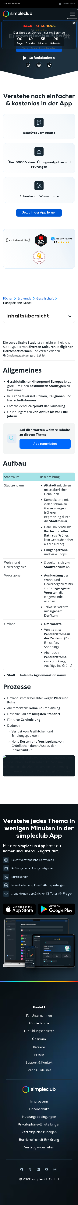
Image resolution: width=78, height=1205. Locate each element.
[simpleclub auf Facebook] (22, 1169)
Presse (39, 1055)
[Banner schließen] (74, 22)
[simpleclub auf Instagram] (55, 1169)
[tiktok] (28, 65)
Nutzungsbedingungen (39, 1117)
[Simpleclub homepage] (17, 14)
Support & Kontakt (39, 1062)
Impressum (39, 1102)
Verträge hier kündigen (39, 1132)
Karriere (39, 1047)
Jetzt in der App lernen (39, 212)
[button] (66, 4)
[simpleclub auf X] (30, 1169)
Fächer (8, 298)
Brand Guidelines (39, 1070)
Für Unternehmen (39, 1015)
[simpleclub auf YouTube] (47, 1169)
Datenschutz (39, 1109)
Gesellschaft (45, 298)
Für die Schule (11, 3)
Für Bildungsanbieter (39, 1031)
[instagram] (39, 65)
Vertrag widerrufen (39, 1147)
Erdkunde (24, 298)
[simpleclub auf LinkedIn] (38, 1169)
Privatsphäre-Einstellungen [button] (39, 1124)
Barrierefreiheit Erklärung (39, 1140)
